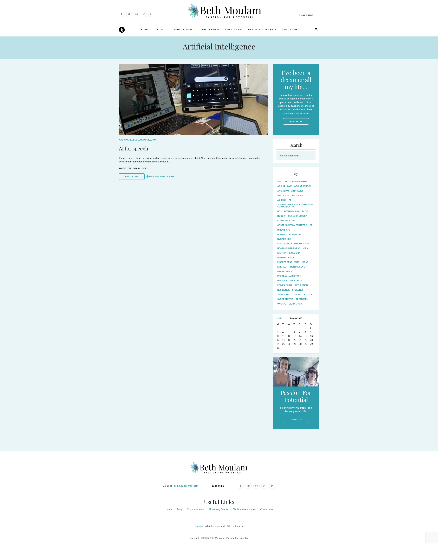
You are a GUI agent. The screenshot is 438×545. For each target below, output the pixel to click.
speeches (298, 290)
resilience (283, 290)
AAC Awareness (128, 140)
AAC (279, 181)
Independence (285, 257)
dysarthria (284, 239)
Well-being (209, 29)
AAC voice (283, 195)
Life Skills (232, 29)
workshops (296, 304)
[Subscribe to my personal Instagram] (136, 14)
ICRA (305, 248)
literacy (282, 267)
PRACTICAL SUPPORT (260, 29)
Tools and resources (244, 509)
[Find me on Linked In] (151, 14)
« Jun (279, 318)
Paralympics (284, 271)
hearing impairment (288, 248)
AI (290, 200)
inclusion (294, 253)
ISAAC (305, 262)
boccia (281, 216)
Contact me (290, 29)
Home (144, 29)
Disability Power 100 (289, 234)
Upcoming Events (218, 509)
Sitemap (199, 526)
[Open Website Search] (316, 29)
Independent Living (288, 262)
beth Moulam (292, 211)
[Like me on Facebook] (122, 14)
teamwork (302, 299)
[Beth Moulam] (224, 11)
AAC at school (302, 186)
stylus (308, 294)
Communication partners (292, 225)
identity (282, 253)
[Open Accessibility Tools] (122, 30)
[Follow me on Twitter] (129, 14)
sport (297, 294)
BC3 (279, 211)
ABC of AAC (297, 195)
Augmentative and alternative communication (295, 206)
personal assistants (289, 281)
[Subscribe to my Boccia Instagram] (144, 14)
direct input (284, 230)
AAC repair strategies (290, 191)
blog (305, 211)
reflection (301, 285)
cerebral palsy (297, 216)
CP (311, 225)
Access (281, 200)
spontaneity (284, 294)
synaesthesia (285, 299)
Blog (160, 29)
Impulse (239, 526)
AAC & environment (296, 181)
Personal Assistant (289, 276)
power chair (284, 285)
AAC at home (284, 186)
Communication (182, 29)
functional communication (293, 244)
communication (286, 220)
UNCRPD (281, 304)
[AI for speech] (193, 99)
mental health (298, 267)
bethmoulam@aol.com (186, 485)
